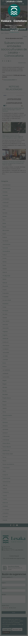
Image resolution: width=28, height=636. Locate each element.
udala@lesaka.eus (14, 32)
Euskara (6, 20)
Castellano (20, 20)
